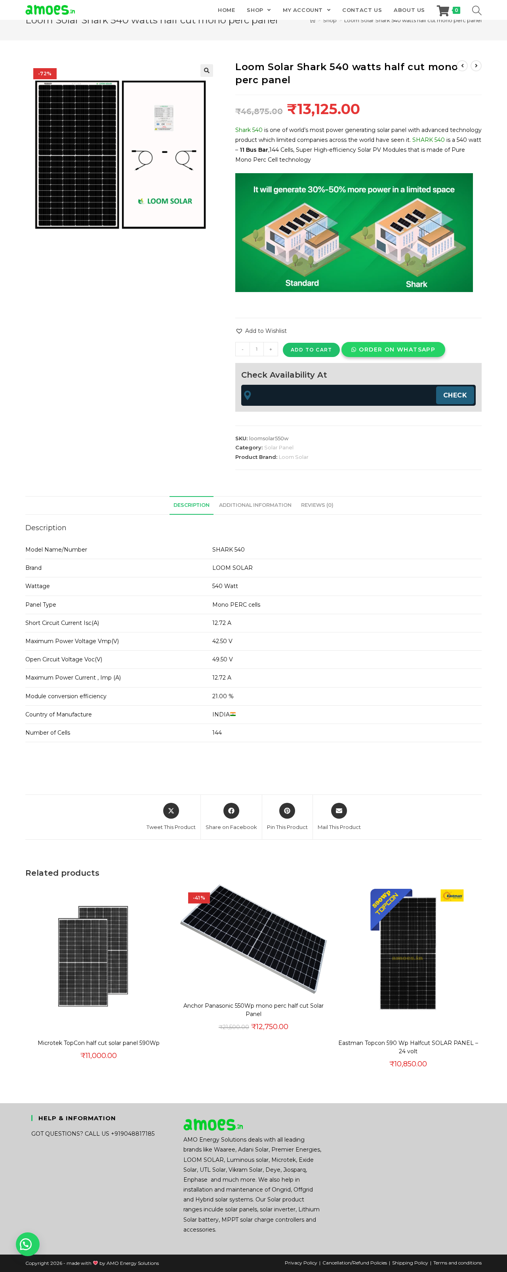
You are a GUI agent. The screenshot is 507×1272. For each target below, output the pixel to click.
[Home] (312, 20)
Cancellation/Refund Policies (354, 1263)
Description (191, 505)
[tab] (191, 505)
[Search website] (477, 10)
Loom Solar (294, 457)
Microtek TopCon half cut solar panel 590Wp (99, 1043)
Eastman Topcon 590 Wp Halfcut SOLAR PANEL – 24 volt (408, 1047)
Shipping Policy (410, 1263)
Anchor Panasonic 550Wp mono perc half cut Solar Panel (253, 1010)
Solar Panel (279, 447)
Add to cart (311, 350)
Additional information (255, 505)
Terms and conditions (457, 1263)
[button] (206, 70)
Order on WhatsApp (397, 349)
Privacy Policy (301, 1263)
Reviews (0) (317, 505)
